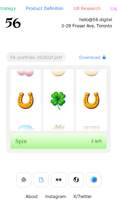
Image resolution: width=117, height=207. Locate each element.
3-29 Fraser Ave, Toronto (86, 25)
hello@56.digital (95, 19)
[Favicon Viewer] (76, 179)
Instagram (55, 196)
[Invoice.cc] (41, 179)
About (32, 196)
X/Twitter (82, 196)
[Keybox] (93, 179)
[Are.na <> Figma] (58, 179)
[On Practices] (23, 179)
